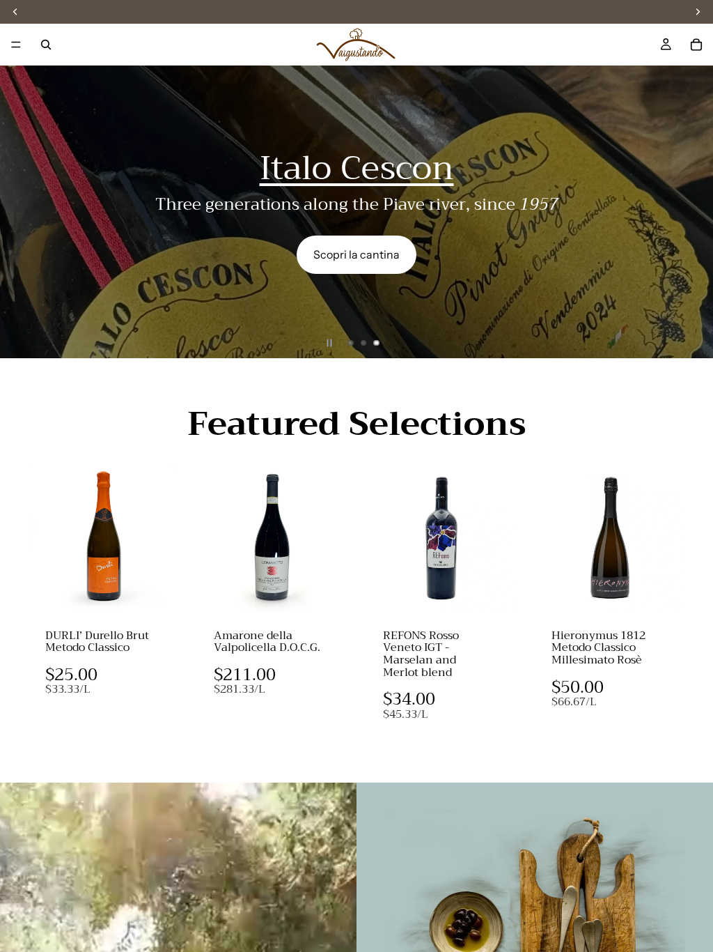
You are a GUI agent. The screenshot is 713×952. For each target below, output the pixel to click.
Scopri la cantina (356, 254)
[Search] (46, 44)
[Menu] (16, 45)
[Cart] (696, 44)
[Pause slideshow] (329, 343)
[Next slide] (690, 212)
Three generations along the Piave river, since (356, 204)
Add (168, 592)
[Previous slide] (22, 212)
